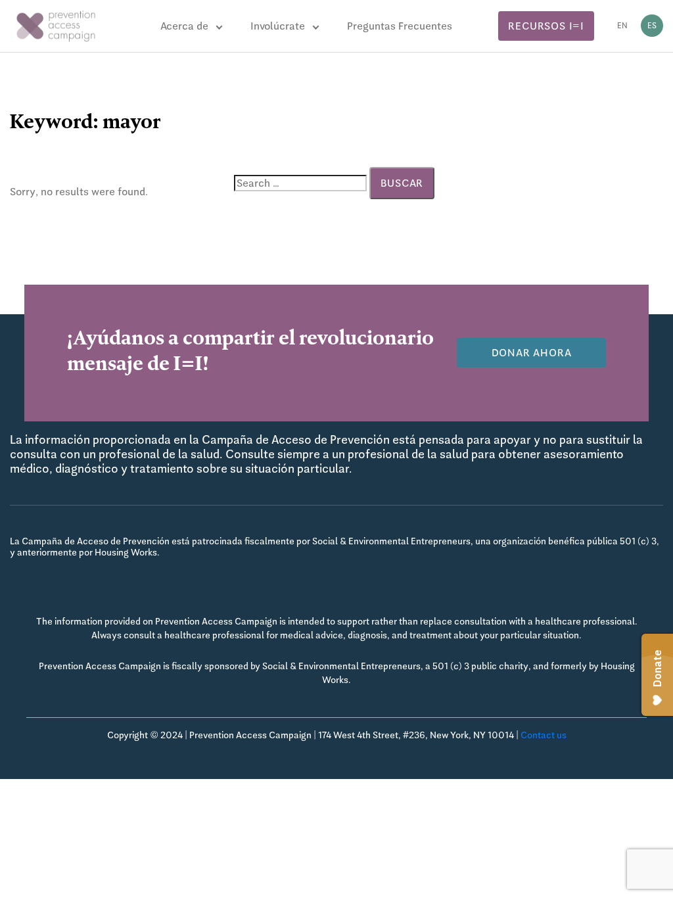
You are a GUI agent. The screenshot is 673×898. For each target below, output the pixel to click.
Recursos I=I (546, 26)
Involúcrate (277, 26)
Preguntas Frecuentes (399, 26)
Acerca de (184, 26)
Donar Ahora (532, 352)
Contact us (544, 735)
